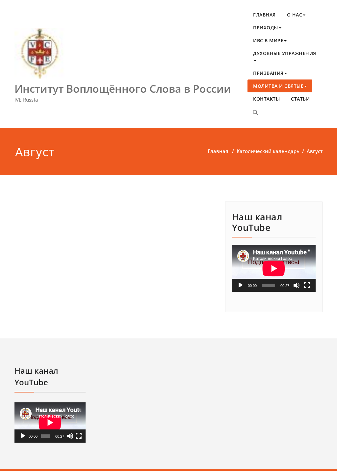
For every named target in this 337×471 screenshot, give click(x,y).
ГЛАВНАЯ (264, 15)
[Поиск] (255, 112)
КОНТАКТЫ (266, 99)
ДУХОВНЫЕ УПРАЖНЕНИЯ (284, 53)
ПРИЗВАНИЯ (268, 73)
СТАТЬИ (300, 99)
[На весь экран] (307, 285)
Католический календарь (268, 151)
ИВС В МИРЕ (268, 40)
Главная (218, 151)
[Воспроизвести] (240, 285)
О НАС (294, 15)
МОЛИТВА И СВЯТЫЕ (278, 86)
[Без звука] (296, 285)
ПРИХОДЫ (265, 27)
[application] (274, 268)
